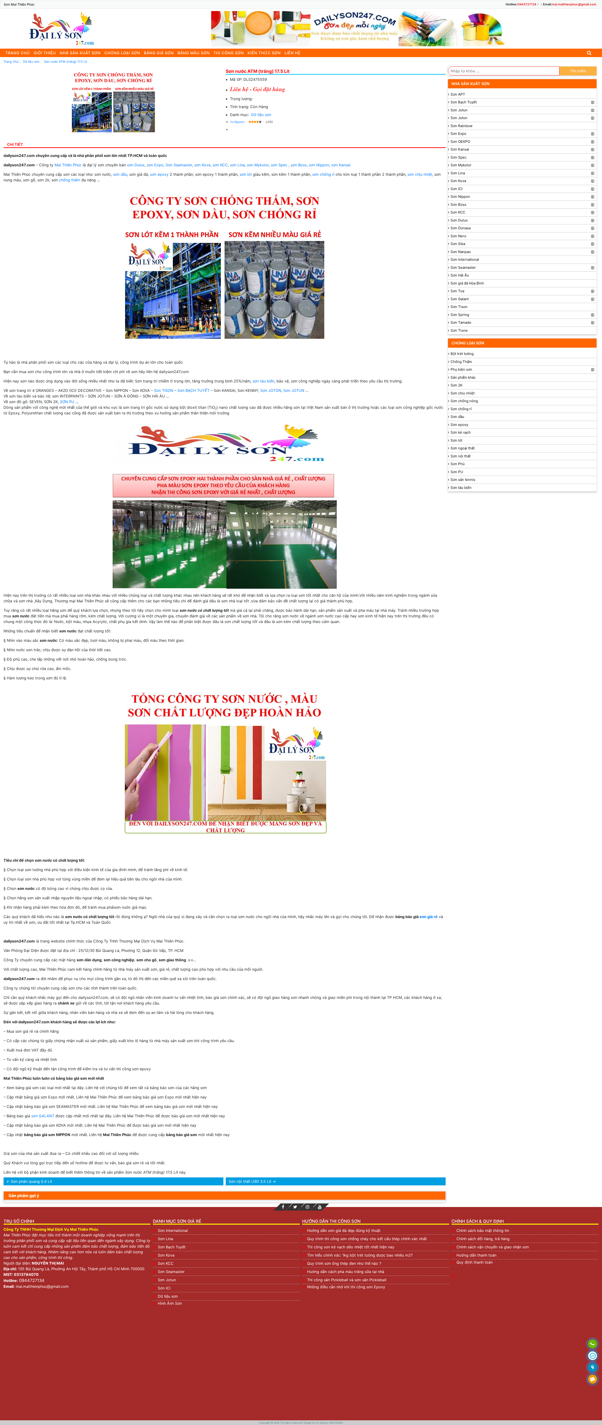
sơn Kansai (340, 165)
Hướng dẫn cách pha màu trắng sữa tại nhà (345, 1271)
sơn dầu (120, 174)
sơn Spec (279, 165)
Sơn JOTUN (293, 390)
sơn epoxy (159, 174)
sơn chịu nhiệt (420, 174)
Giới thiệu (45, 53)
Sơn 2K (457, 385)
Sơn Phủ (458, 464)
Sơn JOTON (270, 390)
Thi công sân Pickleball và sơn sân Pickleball (346, 1279)
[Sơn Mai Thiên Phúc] (60, 28)
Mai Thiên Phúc (68, 165)
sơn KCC (220, 165)
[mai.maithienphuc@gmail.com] (592, 1379)
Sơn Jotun (459, 110)
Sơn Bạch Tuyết (464, 102)
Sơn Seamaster (179, 165)
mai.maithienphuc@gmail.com (574, 4)
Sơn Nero (458, 236)
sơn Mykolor (258, 165)
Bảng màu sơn (194, 53)
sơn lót (246, 174)
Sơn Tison (459, 306)
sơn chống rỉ (323, 174)
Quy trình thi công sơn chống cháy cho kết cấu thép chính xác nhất (367, 1238)
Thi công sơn (229, 53)
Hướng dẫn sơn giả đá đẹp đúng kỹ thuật (343, 1230)
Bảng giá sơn (159, 53)
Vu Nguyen (237, 122)
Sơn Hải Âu (460, 275)
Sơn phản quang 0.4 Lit (31, 1181)
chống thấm (69, 180)
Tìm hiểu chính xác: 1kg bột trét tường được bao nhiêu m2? (360, 1255)
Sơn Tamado (461, 322)
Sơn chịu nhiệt (463, 393)
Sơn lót (456, 440)
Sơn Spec (459, 157)
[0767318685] (592, 1344)
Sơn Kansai (460, 149)
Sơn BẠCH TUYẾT (194, 390)
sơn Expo (155, 165)
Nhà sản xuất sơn (80, 53)
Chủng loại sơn (122, 53)
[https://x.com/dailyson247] (295, 1207)
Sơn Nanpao (461, 251)
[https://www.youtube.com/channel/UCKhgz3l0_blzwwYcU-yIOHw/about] (319, 1207)
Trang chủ (17, 53)
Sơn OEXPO (460, 141)
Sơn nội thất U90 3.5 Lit (250, 1181)
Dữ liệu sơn (261, 114)
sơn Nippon (319, 165)
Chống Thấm (461, 361)
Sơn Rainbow (461, 126)
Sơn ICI (457, 189)
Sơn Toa (457, 291)
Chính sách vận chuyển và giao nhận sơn (492, 1247)
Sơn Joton (459, 118)
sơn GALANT (42, 1116)
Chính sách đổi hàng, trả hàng (483, 1238)
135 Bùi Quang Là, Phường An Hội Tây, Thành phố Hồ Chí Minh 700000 (81, 1268)
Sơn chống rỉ (461, 409)
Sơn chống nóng (464, 401)
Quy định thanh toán (474, 1262)
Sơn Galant (460, 299)
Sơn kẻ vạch (461, 432)
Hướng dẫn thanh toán (476, 1255)
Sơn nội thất (461, 456)
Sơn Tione (459, 330)
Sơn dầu (457, 416)
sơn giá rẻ (429, 916)
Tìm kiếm (578, 71)
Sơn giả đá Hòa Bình (467, 283)
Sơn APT (458, 94)
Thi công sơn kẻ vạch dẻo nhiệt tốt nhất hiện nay (350, 1247)
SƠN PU (67, 401)
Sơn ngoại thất (463, 448)
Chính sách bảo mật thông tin (482, 1230)
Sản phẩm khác (463, 377)
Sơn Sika (458, 243)
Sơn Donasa (461, 228)
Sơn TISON (163, 390)
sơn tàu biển (263, 381)
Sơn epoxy (459, 424)
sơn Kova (202, 165)
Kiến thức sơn (264, 53)
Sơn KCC (458, 212)
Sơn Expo (458, 133)
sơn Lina (237, 165)
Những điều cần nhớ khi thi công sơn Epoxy (346, 1287)
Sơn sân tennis (463, 479)
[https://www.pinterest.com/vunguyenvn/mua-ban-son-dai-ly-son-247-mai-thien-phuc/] (307, 1207)
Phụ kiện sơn (461, 369)
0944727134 (526, 4)
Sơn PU (457, 472)
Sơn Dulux (459, 220)
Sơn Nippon (460, 196)
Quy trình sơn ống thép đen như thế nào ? (344, 1263)
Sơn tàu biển (461, 487)
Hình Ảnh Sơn (170, 1303)
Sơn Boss (458, 204)
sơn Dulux (136, 165)
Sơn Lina (458, 173)
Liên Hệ (293, 53)
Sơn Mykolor (461, 165)
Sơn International (465, 259)
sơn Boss (299, 165)
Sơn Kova (458, 181)
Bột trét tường (462, 353)
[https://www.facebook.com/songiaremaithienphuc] (283, 1207)
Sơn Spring (460, 314)
